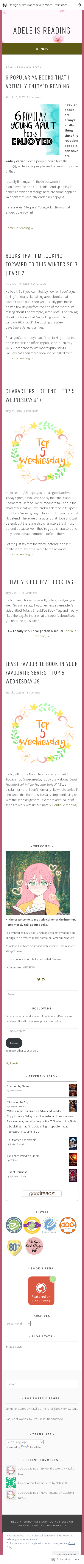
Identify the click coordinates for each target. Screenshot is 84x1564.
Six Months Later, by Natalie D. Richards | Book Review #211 (42, 1409)
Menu (44, 48)
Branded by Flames (19, 1086)
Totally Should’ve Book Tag (39, 582)
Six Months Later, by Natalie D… (50, 1483)
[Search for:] (42, 994)
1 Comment (31, 411)
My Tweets (12, 1063)
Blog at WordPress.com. (30, 1521)
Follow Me (42, 1008)
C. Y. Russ (13, 1160)
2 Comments (34, 97)
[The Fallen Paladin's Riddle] (73, 1165)
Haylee (22, 1483)
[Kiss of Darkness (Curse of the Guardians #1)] (73, 1181)
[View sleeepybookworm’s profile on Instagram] (43, 979)
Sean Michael (15, 1090)
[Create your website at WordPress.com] (42, 5)
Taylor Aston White (17, 1176)
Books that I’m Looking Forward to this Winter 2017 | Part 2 (42, 264)
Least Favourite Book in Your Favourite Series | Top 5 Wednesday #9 (42, 672)
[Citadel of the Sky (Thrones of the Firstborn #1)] (73, 1111)
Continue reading (20, 228)
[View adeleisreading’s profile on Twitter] (38, 979)
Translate (35, 1447)
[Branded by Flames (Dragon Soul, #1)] (73, 1096)
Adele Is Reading (42, 30)
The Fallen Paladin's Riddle (23, 1156)
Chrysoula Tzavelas (17, 1106)
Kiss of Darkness (17, 1172)
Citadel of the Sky (17, 1102)
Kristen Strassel (16, 1144)
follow (14, 1043)
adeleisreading (27, 1468)
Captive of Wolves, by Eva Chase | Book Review (34, 1419)
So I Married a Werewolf (21, 1140)
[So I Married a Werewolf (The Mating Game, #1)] (73, 1149)
